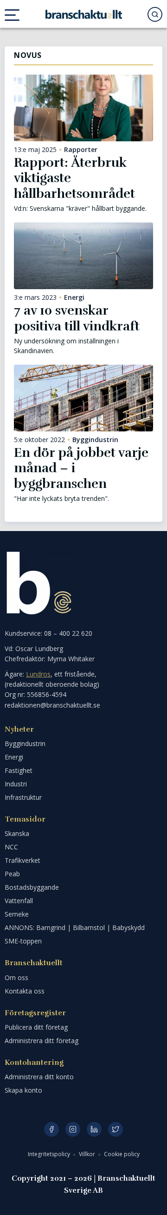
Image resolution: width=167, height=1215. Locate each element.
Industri (16, 783)
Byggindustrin (95, 439)
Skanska (17, 833)
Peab (12, 873)
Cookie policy (122, 1154)
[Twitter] (115, 1129)
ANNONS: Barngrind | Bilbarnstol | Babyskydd (75, 927)
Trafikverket (22, 860)
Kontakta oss (25, 991)
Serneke (17, 914)
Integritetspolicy (49, 1154)
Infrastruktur (23, 797)
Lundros (38, 674)
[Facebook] (51, 1129)
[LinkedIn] (94, 1129)
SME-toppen (23, 941)
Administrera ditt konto (39, 1076)
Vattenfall (19, 900)
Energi (74, 297)
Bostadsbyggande (32, 887)
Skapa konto (23, 1090)
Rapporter (80, 149)
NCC (11, 846)
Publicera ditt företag (36, 1027)
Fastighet (18, 770)
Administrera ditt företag (41, 1040)
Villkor (87, 1154)
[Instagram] (72, 1129)
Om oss (16, 977)
